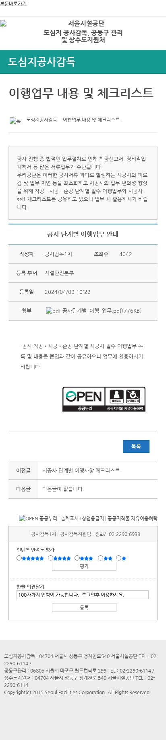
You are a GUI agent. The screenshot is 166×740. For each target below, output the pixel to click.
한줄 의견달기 (30, 586)
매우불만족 (124, 558)
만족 (63, 558)
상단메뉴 (151, 38)
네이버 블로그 (41, 108)
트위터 (16, 108)
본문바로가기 (13, 3)
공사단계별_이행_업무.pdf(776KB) (101, 311)
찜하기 (53, 108)
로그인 (147, 24)
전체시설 (17, 35)
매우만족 (34, 558)
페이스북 (28, 108)
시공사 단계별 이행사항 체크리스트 (81, 470)
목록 (136, 446)
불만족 (108, 558)
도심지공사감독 (42, 61)
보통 (88, 558)
